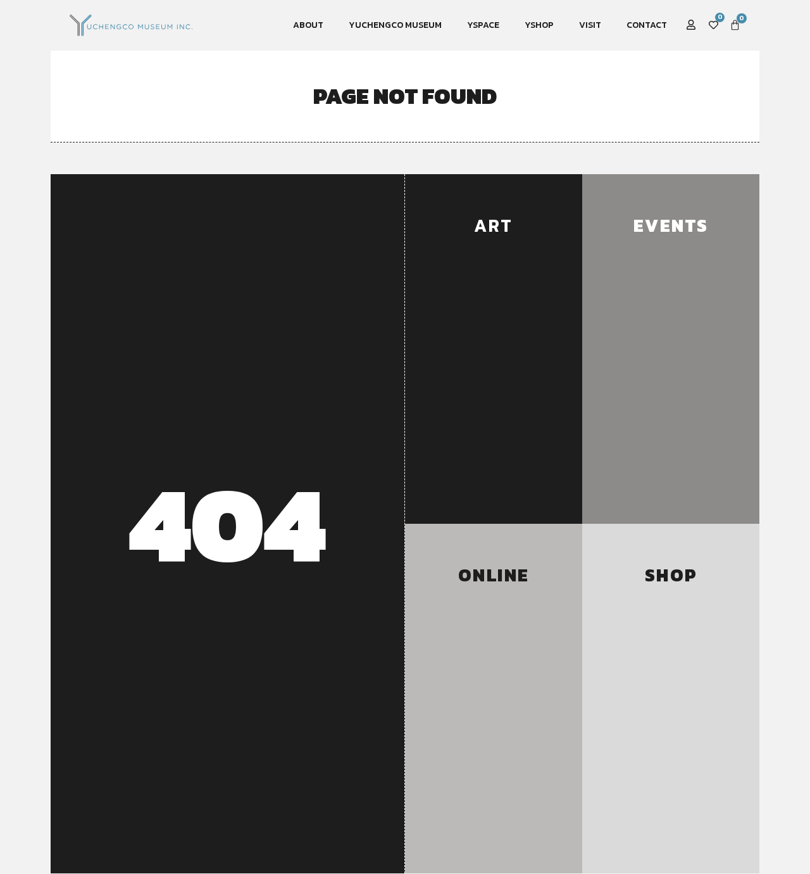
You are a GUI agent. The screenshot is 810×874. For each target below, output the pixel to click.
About (308, 25)
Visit (590, 25)
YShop (539, 25)
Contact (646, 25)
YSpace (483, 25)
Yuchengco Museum (395, 25)
